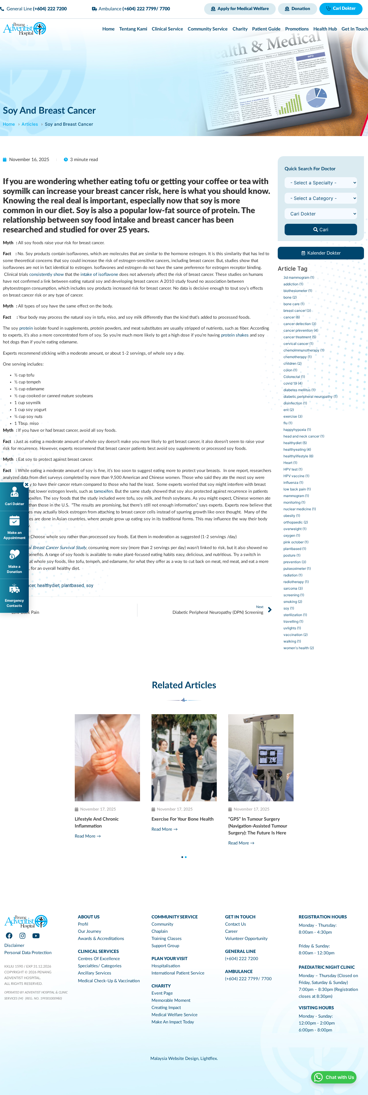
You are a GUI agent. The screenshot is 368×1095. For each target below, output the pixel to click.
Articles (30, 124)
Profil (83, 924)
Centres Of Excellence (99, 959)
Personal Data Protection (27, 953)
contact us (235, 924)
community (162, 924)
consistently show (46, 274)
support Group (165, 946)
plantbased (73, 585)
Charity (161, 986)
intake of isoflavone (99, 274)
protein (26, 328)
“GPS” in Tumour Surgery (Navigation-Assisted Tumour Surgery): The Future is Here (112, 826)
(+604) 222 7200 (241, 959)
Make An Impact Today (173, 1022)
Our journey (89, 931)
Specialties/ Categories (100, 966)
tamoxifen (103, 491)
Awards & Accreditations (101, 939)
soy (89, 585)
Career (231, 931)
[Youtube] (36, 936)
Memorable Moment (171, 1000)
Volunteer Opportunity (246, 939)
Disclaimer (14, 945)
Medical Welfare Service (175, 1015)
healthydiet (48, 585)
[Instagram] (22, 936)
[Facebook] (9, 936)
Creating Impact (166, 1008)
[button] (240, 9)
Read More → (96, 843)
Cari (323, 229)
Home (9, 124)
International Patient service (178, 973)
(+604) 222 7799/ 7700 (248, 979)
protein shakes (235, 335)
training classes (167, 939)
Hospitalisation (166, 966)
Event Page (162, 993)
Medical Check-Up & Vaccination (109, 981)
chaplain (160, 931)
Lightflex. (209, 1058)
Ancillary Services (94, 973)
